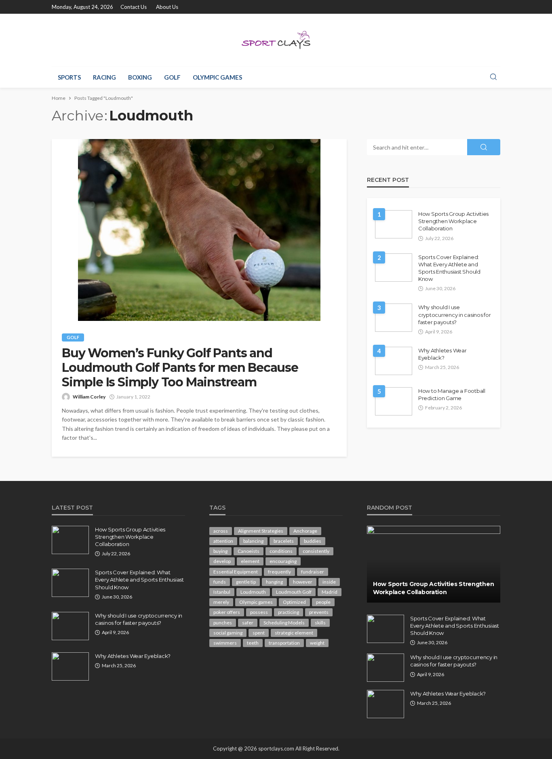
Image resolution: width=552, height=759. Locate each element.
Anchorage (305, 531)
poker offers (226, 612)
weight (317, 643)
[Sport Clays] (276, 40)
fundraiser (312, 572)
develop (222, 561)
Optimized (294, 602)
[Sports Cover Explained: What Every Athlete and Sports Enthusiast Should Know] (393, 267)
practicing (288, 612)
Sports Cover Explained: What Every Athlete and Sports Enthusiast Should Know (449, 268)
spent (259, 633)
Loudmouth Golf (294, 592)
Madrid (329, 592)
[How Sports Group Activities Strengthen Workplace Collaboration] (393, 224)
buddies (312, 541)
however (302, 582)
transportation (284, 643)
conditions (281, 551)
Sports (69, 77)
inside (329, 582)
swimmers (225, 643)
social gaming (227, 633)
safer (247, 623)
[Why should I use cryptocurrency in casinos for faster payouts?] (393, 318)
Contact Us (133, 7)
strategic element (294, 633)
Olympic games (217, 77)
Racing (104, 77)
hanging (274, 582)
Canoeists (248, 551)
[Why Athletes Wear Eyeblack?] (393, 361)
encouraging (283, 561)
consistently (316, 551)
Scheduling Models (284, 623)
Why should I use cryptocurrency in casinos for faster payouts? (454, 314)
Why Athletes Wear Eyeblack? (442, 354)
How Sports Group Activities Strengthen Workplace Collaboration (453, 221)
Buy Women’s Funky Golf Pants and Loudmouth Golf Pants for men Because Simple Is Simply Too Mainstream (180, 368)
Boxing (140, 77)
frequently (279, 572)
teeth (253, 643)
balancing (253, 541)
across (220, 531)
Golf (172, 77)
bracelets (284, 541)
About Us (167, 7)
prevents (319, 612)
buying (220, 551)
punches (222, 623)
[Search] (493, 77)
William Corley (89, 397)
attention (223, 541)
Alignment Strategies (260, 531)
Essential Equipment (235, 572)
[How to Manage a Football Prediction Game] (393, 401)
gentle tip (246, 582)
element (250, 561)
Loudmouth (253, 592)
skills (320, 623)
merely (221, 602)
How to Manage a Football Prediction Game (451, 394)
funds (219, 582)
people (323, 602)
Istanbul (221, 592)
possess (259, 612)
